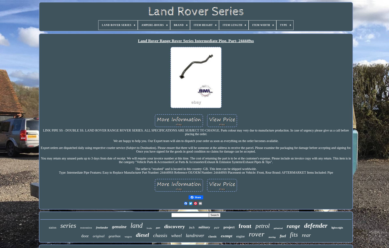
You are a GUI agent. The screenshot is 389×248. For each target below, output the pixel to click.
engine (240, 236)
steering (272, 237)
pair (216, 227)
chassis (160, 235)
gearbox (115, 236)
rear (306, 235)
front (245, 226)
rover (256, 234)
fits (294, 234)
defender (315, 225)
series (68, 225)
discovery (174, 226)
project (229, 227)
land (136, 225)
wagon (128, 236)
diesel (142, 235)
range (293, 226)
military (204, 227)
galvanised (278, 228)
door (85, 236)
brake (149, 228)
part (158, 227)
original (99, 236)
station (52, 227)
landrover (195, 235)
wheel (176, 235)
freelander (102, 227)
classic (212, 236)
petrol (262, 225)
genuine (119, 226)
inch (191, 227)
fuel (283, 236)
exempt (226, 236)
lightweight (337, 227)
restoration (86, 227)
